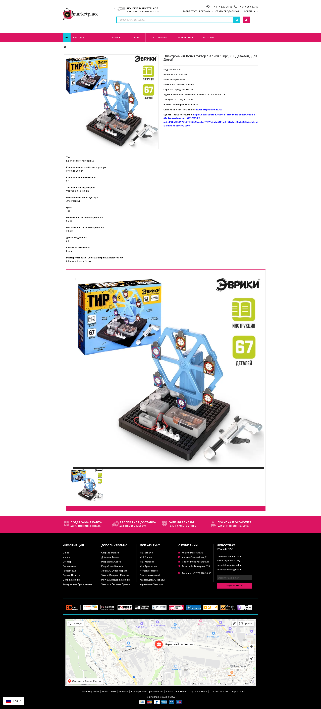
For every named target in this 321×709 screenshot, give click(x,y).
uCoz (225, 691)
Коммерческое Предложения (147, 691)
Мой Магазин (147, 561)
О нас (66, 552)
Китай (69, 251)
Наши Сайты (109, 691)
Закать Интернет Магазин (115, 575)
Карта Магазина (198, 691)
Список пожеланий (150, 575)
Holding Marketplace (192, 552)
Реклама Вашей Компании (115, 580)
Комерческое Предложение (77, 584)
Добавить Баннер (110, 557)
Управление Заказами (152, 584)
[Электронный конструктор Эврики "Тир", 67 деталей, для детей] (111, 101)
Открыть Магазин (110, 552)
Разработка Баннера (112, 566)
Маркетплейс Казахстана (195, 561)
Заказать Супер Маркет (114, 571)
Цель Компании (71, 580)
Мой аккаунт (146, 552)
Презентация (70, 571)
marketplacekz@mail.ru (229, 565)
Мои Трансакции (148, 566)
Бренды (123, 691)
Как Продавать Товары (152, 580)
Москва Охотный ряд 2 (194, 557)
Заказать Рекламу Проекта (116, 584)
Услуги (66, 557)
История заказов (149, 571)
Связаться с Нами (176, 691)
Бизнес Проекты (71, 575)
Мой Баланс (146, 557)
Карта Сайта (238, 691)
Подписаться (235, 586)
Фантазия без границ (77, 191)
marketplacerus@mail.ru (229, 569)
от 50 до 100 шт (74, 171)
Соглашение (69, 566)
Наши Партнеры (90, 691)
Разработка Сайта (111, 561)
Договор (67, 561)
